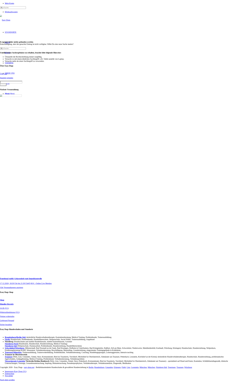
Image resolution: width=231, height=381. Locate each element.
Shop (2, 300)
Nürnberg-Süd (161, 367)
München (143, 367)
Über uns (3, 74)
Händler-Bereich (6, 304)
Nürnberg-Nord (11, 344)
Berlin (91, 367)
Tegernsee (172, 367)
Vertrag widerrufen (7, 316)
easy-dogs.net (29, 367)
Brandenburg (99, 367)
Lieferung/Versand (7, 320)
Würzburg (188, 367)
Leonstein (135, 367)
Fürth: (7, 339)
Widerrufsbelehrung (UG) (10, 312)
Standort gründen (6, 78)
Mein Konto (9, 3)
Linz (128, 367)
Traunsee (179, 367)
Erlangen (117, 367)
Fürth (124, 367)
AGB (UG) (4, 308)
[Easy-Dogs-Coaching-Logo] (5, 20)
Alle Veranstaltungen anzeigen (11, 287)
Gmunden (109, 367)
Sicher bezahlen (6, 325)
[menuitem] (118, 3)
